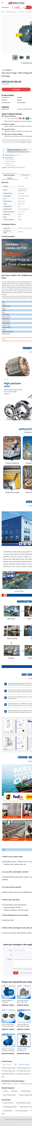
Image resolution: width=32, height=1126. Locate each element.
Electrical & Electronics (11, 12)
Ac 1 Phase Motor (7, 1110)
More (3, 1114)
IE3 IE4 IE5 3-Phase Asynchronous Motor (9, 1068)
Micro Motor (14, 1091)
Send (15, 973)
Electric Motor (21, 12)
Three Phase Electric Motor (10, 1107)
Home (3, 12)
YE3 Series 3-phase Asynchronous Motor (24, 1068)
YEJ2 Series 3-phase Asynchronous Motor (24, 1071)
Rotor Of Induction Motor (9, 1095)
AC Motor (5, 1091)
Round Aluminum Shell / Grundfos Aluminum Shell (9, 1074)
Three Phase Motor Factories (23, 1103)
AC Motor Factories (8, 1103)
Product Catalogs (24, 1064)
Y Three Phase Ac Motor (21, 1110)
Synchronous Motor (26, 1091)
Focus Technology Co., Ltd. (21, 1119)
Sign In (4, 167)
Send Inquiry (16, 89)
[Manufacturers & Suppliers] (16, 2)
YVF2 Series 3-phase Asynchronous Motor (9, 1071)
